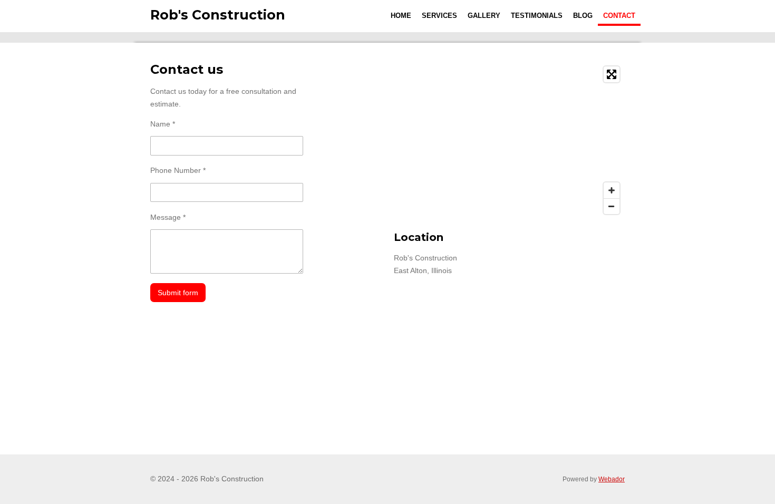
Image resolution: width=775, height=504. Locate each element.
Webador (611, 479)
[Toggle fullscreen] (611, 74)
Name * (162, 124)
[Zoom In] (611, 190)
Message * (168, 217)
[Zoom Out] (611, 206)
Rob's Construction (217, 15)
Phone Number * (178, 170)
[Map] (509, 140)
